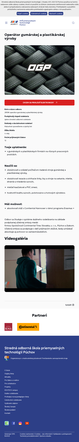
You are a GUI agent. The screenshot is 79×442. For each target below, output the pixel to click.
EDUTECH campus (11, 390)
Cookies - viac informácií (43, 434)
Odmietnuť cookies (38, 13)
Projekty (8, 387)
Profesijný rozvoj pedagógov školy (17, 397)
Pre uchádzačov (10, 383)
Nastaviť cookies (55, 13)
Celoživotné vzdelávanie (13, 400)
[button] (73, 23)
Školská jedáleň (10, 410)
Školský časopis (10, 407)
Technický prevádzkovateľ (29, 436)
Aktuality (8, 377)
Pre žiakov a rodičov (12, 380)
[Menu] (6, 22)
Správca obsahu (45, 436)
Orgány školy (9, 374)
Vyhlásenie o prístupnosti (62, 434)
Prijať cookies (22, 13)
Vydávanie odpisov (11, 403)
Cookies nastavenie (27, 434)
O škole (7, 370)
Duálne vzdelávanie (11, 393)
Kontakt (7, 413)
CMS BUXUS (10, 435)
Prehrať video (39, 269)
